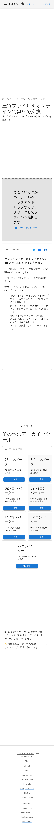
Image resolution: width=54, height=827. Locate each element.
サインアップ (45, 4)
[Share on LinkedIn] (45, 249)
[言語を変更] (17, 4)
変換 (35, 99)
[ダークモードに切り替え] (22, 4)
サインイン (32, 4)
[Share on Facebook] (39, 249)
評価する (28, 426)
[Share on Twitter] (34, 249)
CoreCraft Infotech (25, 753)
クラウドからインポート (28, 228)
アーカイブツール (21, 99)
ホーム (5, 99)
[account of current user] (5, 4)
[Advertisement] (27, 149)
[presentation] (27, 209)
